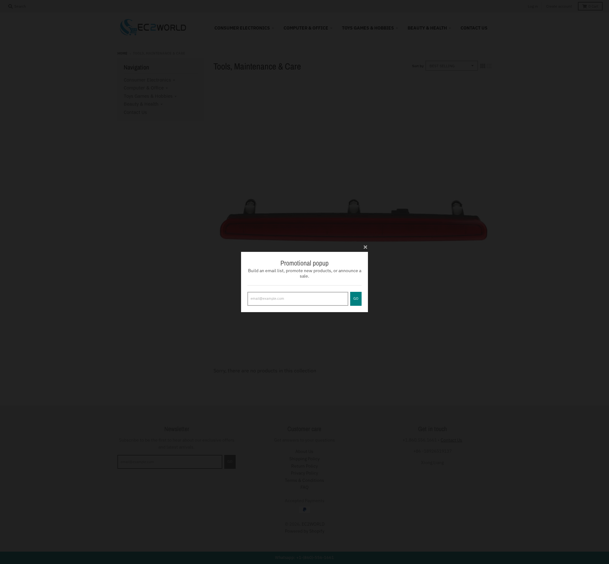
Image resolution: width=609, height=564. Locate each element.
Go (355, 298)
